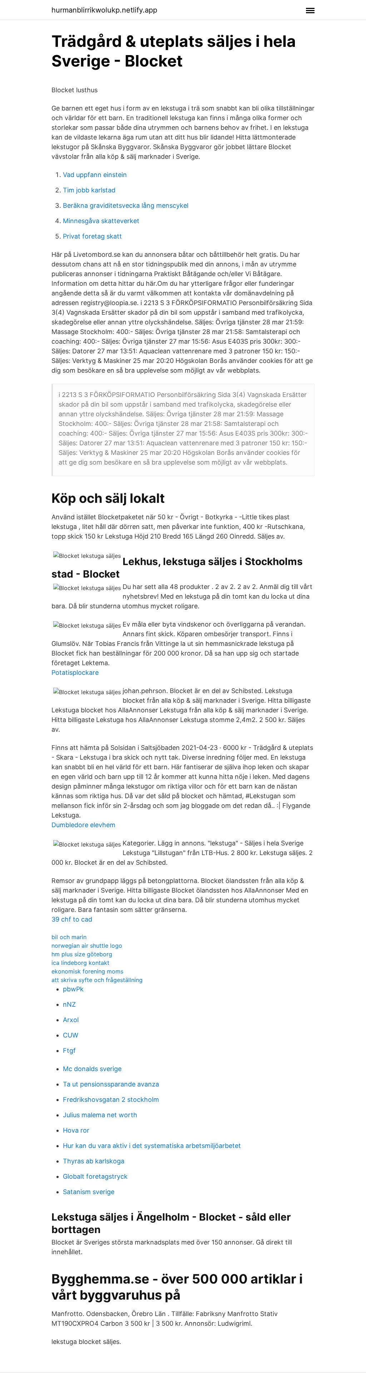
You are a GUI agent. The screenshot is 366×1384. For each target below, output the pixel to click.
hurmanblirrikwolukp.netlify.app (104, 10)
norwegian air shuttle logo (86, 945)
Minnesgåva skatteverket (101, 221)
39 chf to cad (71, 919)
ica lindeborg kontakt (80, 962)
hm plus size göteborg (81, 954)
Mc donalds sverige (92, 1069)
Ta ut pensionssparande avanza (111, 1084)
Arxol (71, 1020)
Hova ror (76, 1130)
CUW (70, 1035)
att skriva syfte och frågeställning (97, 979)
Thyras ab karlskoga (93, 1161)
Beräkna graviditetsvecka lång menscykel (125, 205)
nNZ (69, 1004)
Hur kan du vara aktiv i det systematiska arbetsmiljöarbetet (152, 1145)
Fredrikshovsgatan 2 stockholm (111, 1099)
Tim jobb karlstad (89, 190)
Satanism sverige (88, 1192)
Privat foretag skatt (92, 236)
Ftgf (69, 1050)
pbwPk (73, 989)
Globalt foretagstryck (95, 1176)
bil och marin (68, 937)
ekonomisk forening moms (87, 971)
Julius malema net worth (100, 1115)
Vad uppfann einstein (95, 174)
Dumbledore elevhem (83, 825)
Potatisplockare (75, 672)
